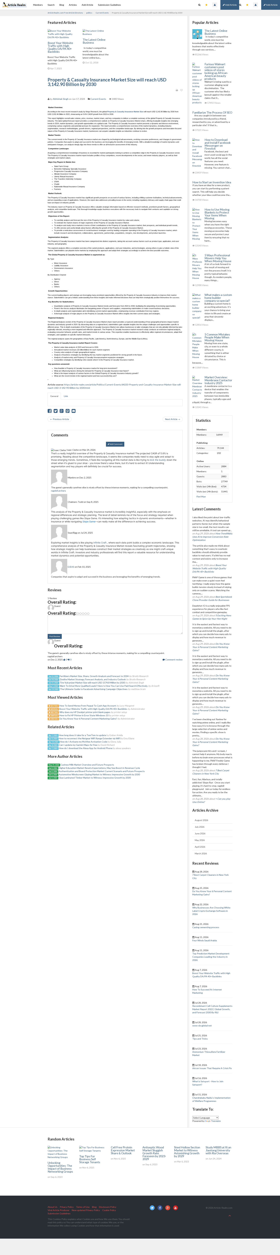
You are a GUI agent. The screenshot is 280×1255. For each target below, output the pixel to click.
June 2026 (200, 833)
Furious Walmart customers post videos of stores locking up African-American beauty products (216, 71)
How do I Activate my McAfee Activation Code (83, 741)
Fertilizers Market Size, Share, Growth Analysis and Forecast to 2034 (94, 676)
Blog (61, 4)
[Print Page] (177, 90)
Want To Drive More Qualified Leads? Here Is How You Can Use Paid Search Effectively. (104, 685)
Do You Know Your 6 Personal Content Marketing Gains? (88, 718)
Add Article (272, 4)
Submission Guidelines (109, 4)
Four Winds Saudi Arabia (204, 940)
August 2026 (201, 820)
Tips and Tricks (200, 1038)
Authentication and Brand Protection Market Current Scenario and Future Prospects (102, 771)
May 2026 (200, 840)
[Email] (74, 411)
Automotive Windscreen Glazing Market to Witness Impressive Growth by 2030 (99, 774)
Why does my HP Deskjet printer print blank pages (84, 712)
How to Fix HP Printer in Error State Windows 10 (83, 715)
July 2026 (199, 826)
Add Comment (115, 444)
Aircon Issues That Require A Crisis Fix (212, 1068)
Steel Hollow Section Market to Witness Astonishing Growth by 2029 (187, 1151)
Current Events (102, 13)
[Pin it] (68, 411)
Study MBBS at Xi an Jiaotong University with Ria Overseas (218, 1150)
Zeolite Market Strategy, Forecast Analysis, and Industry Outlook (93, 679)
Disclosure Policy (107, 1207)
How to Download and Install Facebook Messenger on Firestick (217, 144)
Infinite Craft (99, 542)
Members (38, 4)
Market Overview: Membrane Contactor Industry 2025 (218, 380)
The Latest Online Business (94, 41)
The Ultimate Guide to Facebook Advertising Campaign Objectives (94, 689)
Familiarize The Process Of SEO (212, 112)
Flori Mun (201, 496)
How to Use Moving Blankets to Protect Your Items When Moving (216, 214)
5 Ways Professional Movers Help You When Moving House (217, 258)
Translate (216, 1121)
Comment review (174, 659)
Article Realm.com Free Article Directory (65, 13)
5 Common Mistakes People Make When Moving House (217, 337)
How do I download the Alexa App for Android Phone (85, 748)
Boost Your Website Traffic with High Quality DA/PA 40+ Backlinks (60, 47)
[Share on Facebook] (50, 411)
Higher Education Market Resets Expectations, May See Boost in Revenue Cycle (99, 768)
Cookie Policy (109, 1210)
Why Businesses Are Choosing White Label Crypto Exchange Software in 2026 (211, 910)
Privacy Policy (67, 1207)
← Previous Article (59, 419)
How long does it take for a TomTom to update (82, 735)
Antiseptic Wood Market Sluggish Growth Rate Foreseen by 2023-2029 (154, 1153)
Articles (73, 4)
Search (51, 4)
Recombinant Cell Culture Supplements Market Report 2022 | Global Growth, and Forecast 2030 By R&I (212, 1009)
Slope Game (88, 521)
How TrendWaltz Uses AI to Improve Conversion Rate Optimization (212, 536)
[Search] (240, 5)
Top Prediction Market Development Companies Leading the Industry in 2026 (210, 956)
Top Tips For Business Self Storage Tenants (89, 1159)
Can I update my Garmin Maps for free (78, 744)
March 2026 (201, 853)
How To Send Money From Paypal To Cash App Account (87, 705)
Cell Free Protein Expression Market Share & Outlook (123, 1150)
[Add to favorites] (181, 90)
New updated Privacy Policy (86, 1210)
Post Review (54, 636)
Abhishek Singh (61, 98)
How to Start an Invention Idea (211, 182)
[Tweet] (56, 411)
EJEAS (71, 566)
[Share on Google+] (62, 411)
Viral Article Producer (58, 1210)
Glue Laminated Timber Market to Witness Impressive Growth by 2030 (95, 777)
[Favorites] (247, 5)
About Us (52, 1207)
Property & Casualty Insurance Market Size (125, 112)
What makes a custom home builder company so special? (218, 297)
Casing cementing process (205, 927)
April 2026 (200, 846)
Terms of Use (83, 1207)
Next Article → (172, 419)
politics (89, 13)
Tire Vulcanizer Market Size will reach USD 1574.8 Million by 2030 (92, 682)
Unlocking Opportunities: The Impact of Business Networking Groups (60, 1167)
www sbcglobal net (202, 1025)
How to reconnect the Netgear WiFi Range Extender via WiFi (89, 738)
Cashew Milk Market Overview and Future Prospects (87, 764)
